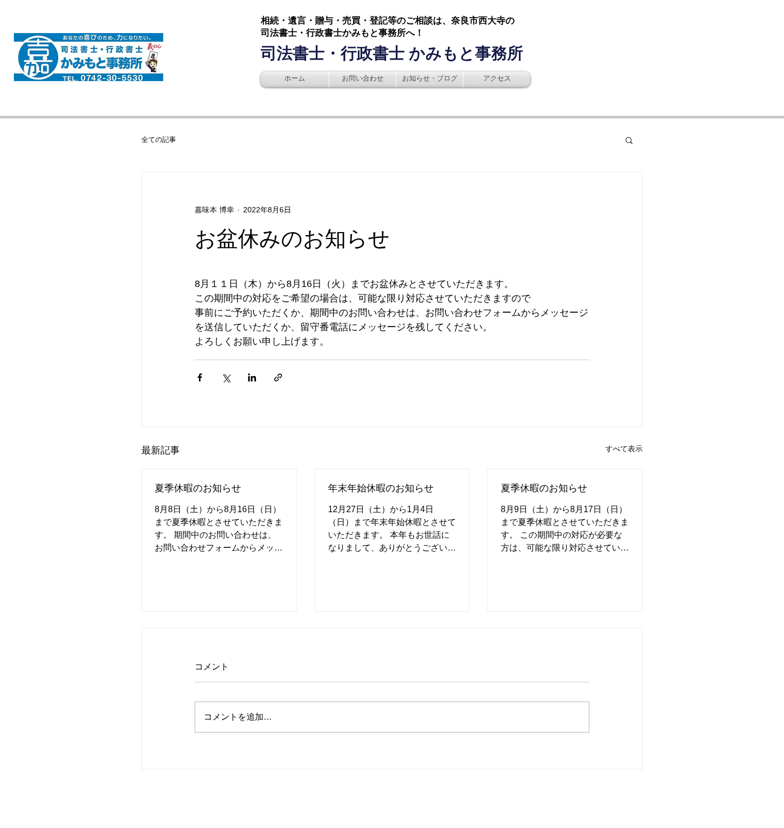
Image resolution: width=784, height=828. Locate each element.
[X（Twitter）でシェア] (226, 377)
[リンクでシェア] (278, 377)
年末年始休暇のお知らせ (381, 488)
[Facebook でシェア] (200, 377)
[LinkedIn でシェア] (252, 377)
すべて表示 (624, 448)
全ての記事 (158, 140)
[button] (629, 140)
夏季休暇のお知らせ (198, 488)
